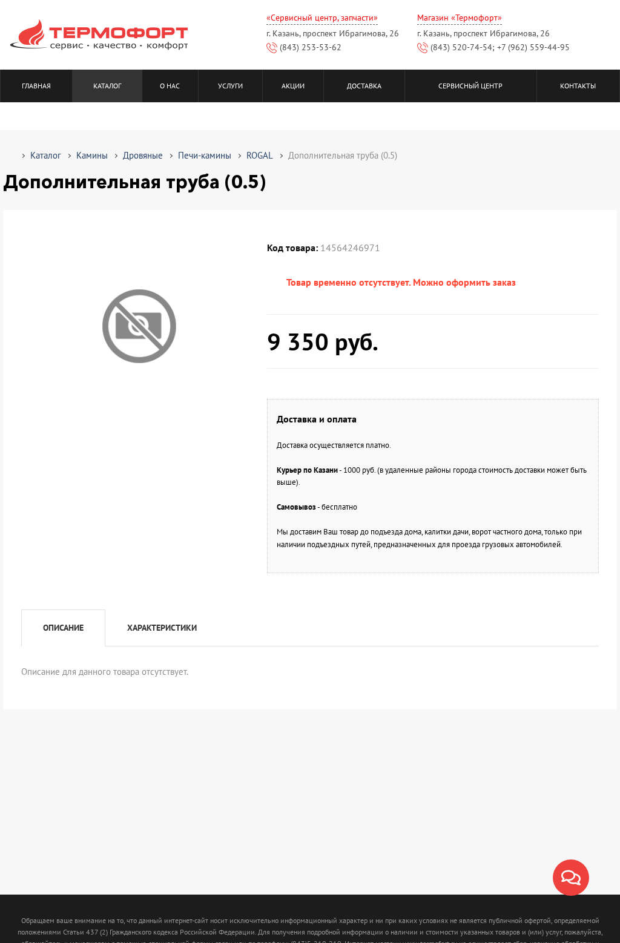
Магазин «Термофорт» (459, 17)
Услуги (230, 85)
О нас (170, 85)
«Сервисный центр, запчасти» (322, 17)
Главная (36, 85)
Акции (293, 85)
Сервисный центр (470, 85)
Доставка (364, 85)
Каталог (107, 85)
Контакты (578, 85)
